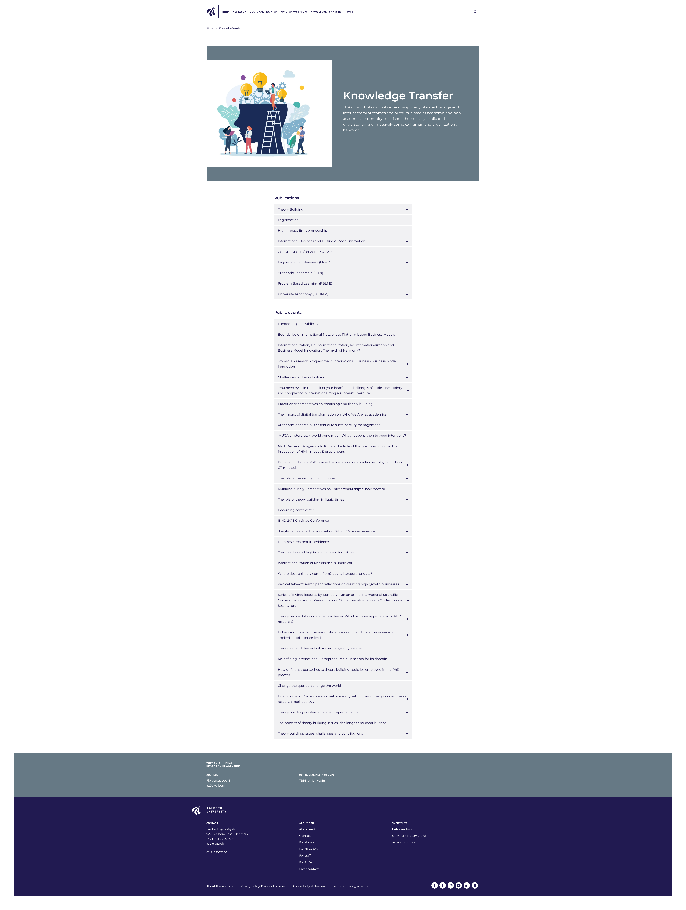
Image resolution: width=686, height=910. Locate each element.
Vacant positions (404, 842)
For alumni (307, 842)
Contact (305, 835)
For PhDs (305, 862)
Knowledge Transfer (326, 11)
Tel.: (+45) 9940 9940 (220, 838)
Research (239, 11)
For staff (305, 855)
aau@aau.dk (215, 843)
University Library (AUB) (409, 835)
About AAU (307, 829)
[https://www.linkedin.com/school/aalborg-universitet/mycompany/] (467, 885)
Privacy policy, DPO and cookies (263, 886)
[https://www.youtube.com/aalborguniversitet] (459, 885)
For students (308, 849)
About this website (219, 886)
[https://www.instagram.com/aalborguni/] (451, 885)
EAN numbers (402, 829)
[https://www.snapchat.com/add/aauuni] (475, 885)
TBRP (225, 11)
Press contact (309, 869)
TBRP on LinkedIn (312, 780)
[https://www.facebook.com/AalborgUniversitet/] (434, 885)
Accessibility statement (309, 886)
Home (210, 28)
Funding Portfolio (293, 11)
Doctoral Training (263, 11)
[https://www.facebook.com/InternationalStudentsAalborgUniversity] (442, 885)
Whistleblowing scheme (350, 886)
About (349, 11)
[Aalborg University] (211, 11)
